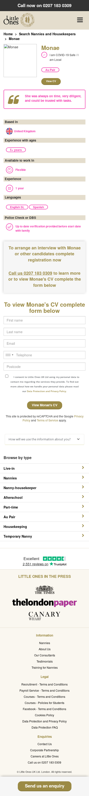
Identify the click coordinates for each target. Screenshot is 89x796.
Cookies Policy (44, 715)
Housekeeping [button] (15, 526)
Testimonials (45, 661)
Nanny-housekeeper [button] (20, 487)
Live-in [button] (9, 468)
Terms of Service (47, 420)
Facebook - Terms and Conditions (44, 709)
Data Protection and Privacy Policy (44, 721)
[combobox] (9, 355)
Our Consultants (44, 655)
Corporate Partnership (44, 750)
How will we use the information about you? (40, 439)
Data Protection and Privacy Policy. (47, 391)
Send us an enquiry (44, 786)
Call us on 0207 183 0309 (44, 762)
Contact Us (44, 744)
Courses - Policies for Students (44, 703)
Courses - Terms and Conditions (44, 696)
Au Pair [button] (9, 516)
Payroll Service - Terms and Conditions (44, 690)
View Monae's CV (44, 405)
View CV (51, 81)
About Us (45, 649)
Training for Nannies (45, 667)
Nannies (44, 643)
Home (8, 33)
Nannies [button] (10, 478)
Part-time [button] (11, 507)
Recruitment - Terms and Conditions (44, 684)
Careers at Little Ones (45, 756)
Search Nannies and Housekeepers (47, 33)
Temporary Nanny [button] (18, 536)
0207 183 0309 (57, 5)
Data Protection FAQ (45, 727)
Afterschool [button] (13, 497)
